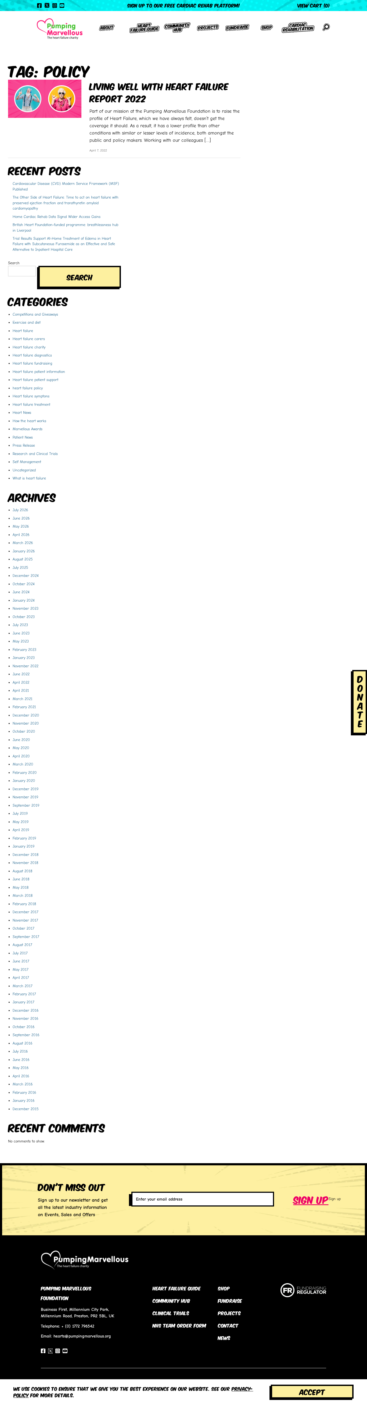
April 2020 (21, 756)
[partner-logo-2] (303, 1294)
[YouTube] (62, 5)
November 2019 (25, 797)
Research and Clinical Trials (35, 453)
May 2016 (21, 1068)
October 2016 (24, 1027)
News (224, 1337)
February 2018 (24, 904)
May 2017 (20, 969)
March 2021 (23, 699)
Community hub (171, 1300)
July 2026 (20, 510)
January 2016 (24, 1100)
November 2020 (26, 723)
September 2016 (26, 1035)
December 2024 (26, 575)
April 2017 (21, 977)
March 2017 (23, 986)
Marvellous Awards (27, 429)
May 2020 (21, 748)
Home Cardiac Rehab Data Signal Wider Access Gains (56, 216)
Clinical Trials (171, 1312)
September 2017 (26, 936)
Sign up (311, 1199)
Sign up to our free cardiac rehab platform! (183, 5)
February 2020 (25, 772)
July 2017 (20, 953)
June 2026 (21, 518)
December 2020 (26, 715)
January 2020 (24, 780)
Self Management (27, 462)
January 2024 (24, 600)
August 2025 (23, 559)
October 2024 (24, 584)
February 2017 (24, 994)
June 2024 (21, 592)
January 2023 (24, 657)
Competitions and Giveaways (35, 314)
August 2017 (22, 945)
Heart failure (23, 331)
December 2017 (25, 912)
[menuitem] (107, 29)
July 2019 (20, 813)
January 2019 (23, 846)
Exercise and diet (27, 322)
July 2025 (20, 567)
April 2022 (21, 682)
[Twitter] (47, 5)
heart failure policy (28, 388)
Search (14, 263)
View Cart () (313, 5)
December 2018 (25, 854)
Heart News (22, 412)
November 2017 (25, 920)
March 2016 (23, 1084)
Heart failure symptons (31, 396)
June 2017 (21, 961)
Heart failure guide (177, 1288)
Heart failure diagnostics (32, 355)
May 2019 (20, 822)
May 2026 (21, 526)
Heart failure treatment (31, 404)
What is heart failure (29, 478)
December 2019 (25, 789)
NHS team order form (179, 1325)
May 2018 (20, 887)
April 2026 (21, 534)
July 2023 (20, 625)
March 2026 (23, 543)
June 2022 (21, 674)
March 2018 (23, 895)
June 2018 (21, 879)
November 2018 (25, 862)
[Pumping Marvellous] (59, 29)
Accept (312, 1391)
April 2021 (21, 690)
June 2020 (21, 740)
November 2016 (25, 1018)
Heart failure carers (29, 339)
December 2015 (26, 1109)
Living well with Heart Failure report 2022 (159, 91)
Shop (224, 1288)
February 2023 (24, 649)
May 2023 (21, 641)
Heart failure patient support (35, 380)
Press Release (24, 445)
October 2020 (24, 731)
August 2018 (22, 871)
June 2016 (21, 1059)
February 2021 (24, 707)
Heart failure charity (29, 347)
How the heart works (29, 421)
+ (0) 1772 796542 (78, 1326)
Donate (360, 700)
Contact (228, 1325)
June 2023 (21, 633)
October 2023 (24, 617)
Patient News (23, 437)
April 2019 (21, 830)
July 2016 (20, 1051)
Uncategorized (24, 470)
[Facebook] (39, 5)
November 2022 (25, 666)
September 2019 (26, 805)
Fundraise (230, 1300)
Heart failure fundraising (32, 363)
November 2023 (25, 608)
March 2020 (23, 764)
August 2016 (23, 1043)
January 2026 (24, 551)
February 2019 (24, 838)
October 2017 (23, 928)
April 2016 (21, 1076)
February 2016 (24, 1092)
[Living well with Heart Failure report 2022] (44, 98)
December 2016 (26, 1010)
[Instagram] (54, 5)
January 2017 (23, 1002)
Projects (229, 1312)
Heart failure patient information (39, 371)
